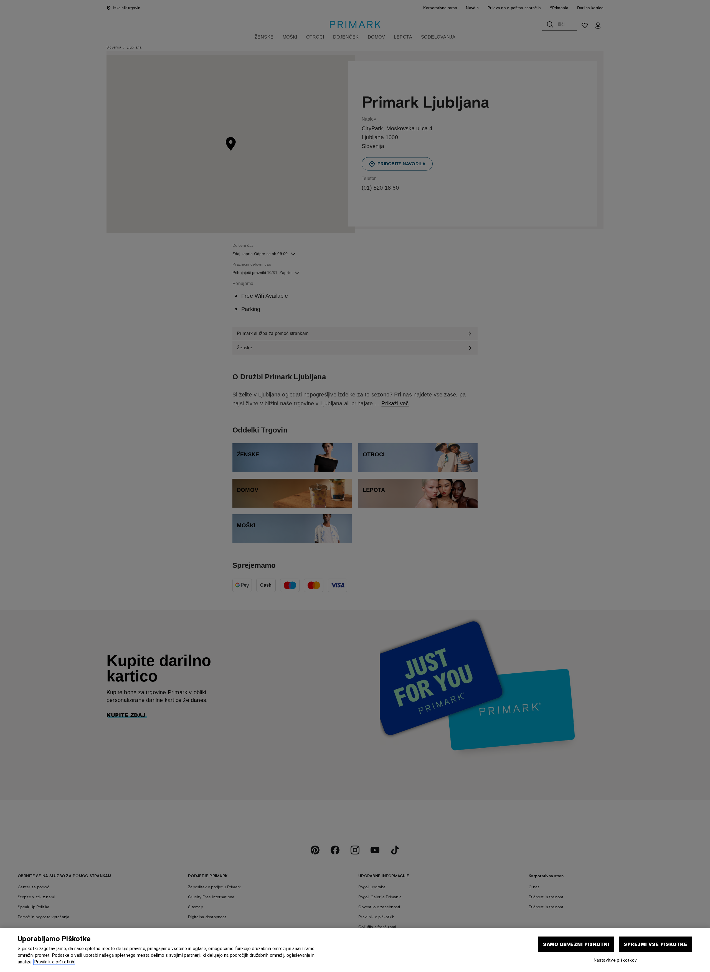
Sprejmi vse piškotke (655, 944)
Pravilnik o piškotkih (54, 962)
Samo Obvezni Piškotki (576, 944)
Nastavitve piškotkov (615, 960)
